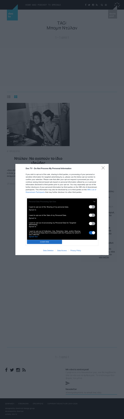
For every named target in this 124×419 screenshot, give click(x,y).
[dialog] (62, 209)
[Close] (104, 168)
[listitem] (62, 201)
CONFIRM (44, 242)
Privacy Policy (75, 250)
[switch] (92, 206)
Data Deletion (48, 250)
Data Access (62, 250)
